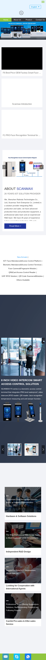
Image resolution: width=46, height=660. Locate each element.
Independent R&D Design (18, 552)
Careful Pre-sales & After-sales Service (21, 622)
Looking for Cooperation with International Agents (20, 587)
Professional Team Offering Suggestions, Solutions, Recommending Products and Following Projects (22, 607)
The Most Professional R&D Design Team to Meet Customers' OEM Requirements (22, 536)
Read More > (15, 226)
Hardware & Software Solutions (21, 516)
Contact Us (40, 20)
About (18, 189)
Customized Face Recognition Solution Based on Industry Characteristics (21, 500)
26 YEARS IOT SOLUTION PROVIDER (22, 194)
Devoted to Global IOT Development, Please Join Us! (21, 571)
